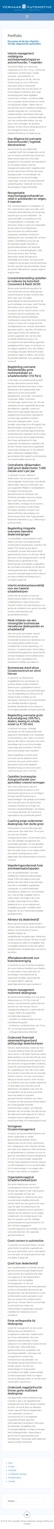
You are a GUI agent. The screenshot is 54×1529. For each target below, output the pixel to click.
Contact (11, 1481)
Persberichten (14, 1478)
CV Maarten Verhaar (17, 1474)
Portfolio (12, 1470)
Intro (10, 1463)
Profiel (11, 1466)
